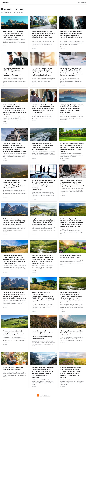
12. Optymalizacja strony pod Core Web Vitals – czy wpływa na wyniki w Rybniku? (71, 333)
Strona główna (82, 2)
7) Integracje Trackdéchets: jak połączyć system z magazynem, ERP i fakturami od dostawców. (13, 333)
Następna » (46, 395)
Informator (5, 2)
